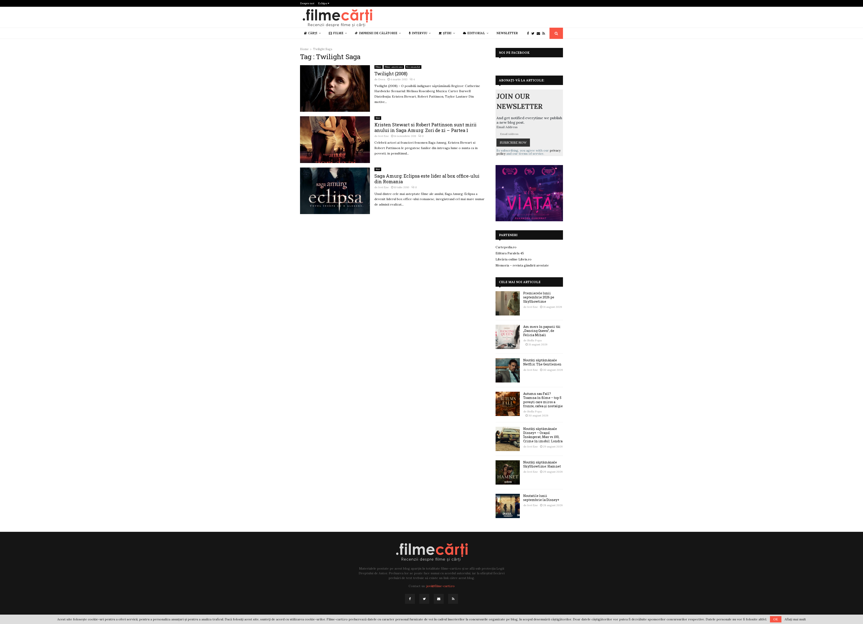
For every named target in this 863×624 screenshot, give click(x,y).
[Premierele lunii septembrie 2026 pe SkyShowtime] (508, 303)
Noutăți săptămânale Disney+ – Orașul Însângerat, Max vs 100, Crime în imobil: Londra (543, 435)
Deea (381, 79)
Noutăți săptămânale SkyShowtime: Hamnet (542, 464)
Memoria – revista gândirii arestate (522, 265)
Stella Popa (534, 340)
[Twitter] (534, 33)
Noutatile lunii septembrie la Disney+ (541, 498)
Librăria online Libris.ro (514, 259)
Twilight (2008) (390, 73)
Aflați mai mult (795, 619)
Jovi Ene (383, 136)
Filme (338, 33)
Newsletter (507, 33)
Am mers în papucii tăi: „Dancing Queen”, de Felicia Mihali (542, 330)
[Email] (539, 33)
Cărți (312, 33)
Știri (447, 33)
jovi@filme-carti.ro (440, 586)
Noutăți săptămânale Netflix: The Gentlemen (542, 362)
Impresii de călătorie (378, 33)
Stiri (378, 117)
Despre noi (307, 3)
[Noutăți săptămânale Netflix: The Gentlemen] (508, 370)
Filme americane (394, 66)
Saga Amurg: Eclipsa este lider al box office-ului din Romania (426, 178)
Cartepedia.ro (506, 247)
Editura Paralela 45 (510, 253)
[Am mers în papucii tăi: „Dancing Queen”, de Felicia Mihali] (508, 337)
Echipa (323, 3)
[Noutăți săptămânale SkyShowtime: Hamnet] (508, 472)
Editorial (476, 33)
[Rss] (544, 33)
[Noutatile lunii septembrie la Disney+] (508, 506)
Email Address (507, 127)
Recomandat (413, 66)
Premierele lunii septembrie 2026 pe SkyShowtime (538, 297)
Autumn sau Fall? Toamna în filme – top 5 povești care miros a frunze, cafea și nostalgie (543, 399)
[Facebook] (529, 33)
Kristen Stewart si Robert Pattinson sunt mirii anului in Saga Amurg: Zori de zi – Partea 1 (425, 127)
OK (775, 619)
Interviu (419, 33)
